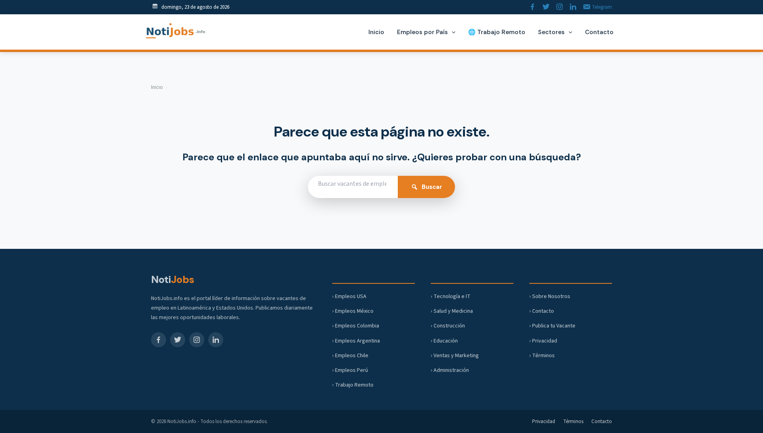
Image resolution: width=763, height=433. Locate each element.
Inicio (157, 87)
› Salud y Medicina (452, 311)
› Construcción (448, 326)
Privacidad (543, 421)
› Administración (450, 370)
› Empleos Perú (350, 370)
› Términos (542, 356)
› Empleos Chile (350, 356)
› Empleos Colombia (355, 326)
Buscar (432, 187)
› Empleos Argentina (356, 341)
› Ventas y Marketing (455, 356)
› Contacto (541, 311)
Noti (172, 279)
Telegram (601, 7)
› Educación (444, 341)
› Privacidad (543, 341)
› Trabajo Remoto (353, 385)
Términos (573, 421)
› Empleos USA (349, 296)
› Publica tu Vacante (552, 326)
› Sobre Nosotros (549, 296)
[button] (451, 32)
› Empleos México (353, 311)
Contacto (601, 421)
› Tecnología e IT (451, 296)
